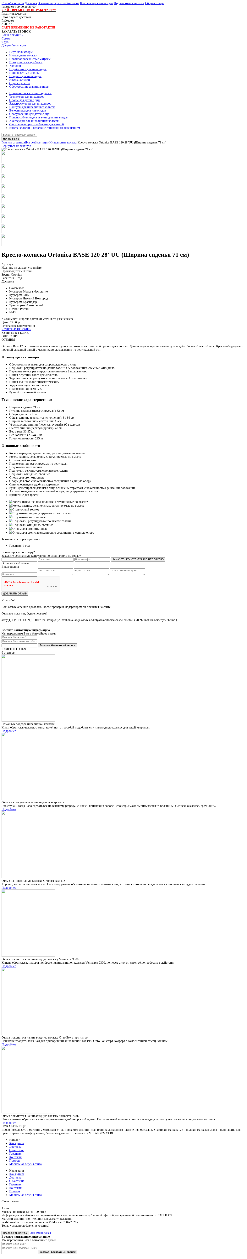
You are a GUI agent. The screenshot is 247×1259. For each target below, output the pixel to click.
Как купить (16, 1143)
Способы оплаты (13, 3)
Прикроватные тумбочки (25, 62)
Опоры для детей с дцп (24, 100)
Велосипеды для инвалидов (27, 110)
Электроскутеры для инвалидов (30, 103)
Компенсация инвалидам (96, 3)
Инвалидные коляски (23, 55)
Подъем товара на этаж (129, 3)
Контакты (72, 3)
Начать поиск (11, 138)
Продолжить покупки (15, 1232)
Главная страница (13, 142)
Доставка (31, 3)
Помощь (14, 1160)
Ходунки (15, 65)
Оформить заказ (40, 1232)
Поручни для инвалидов (25, 76)
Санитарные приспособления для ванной (36, 124)
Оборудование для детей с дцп (29, 114)
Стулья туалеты (19, 83)
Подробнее (9, 731)
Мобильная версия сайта (25, 1164)
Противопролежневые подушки (30, 93)
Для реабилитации (14, 45)
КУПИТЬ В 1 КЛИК (15, 332)
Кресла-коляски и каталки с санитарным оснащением (44, 127)
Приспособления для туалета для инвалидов (38, 117)
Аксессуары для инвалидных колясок (34, 120)
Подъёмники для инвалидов (28, 69)
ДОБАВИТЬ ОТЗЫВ (15, 593)
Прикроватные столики (25, 72)
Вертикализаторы (21, 52)
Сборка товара (154, 3)
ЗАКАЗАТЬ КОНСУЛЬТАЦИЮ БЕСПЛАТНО (138, 559)
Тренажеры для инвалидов (26, 96)
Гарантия (59, 3)
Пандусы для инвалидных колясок (32, 107)
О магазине (45, 3)
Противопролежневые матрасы (30, 58)
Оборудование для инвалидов (29, 86)
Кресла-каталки (19, 79)
